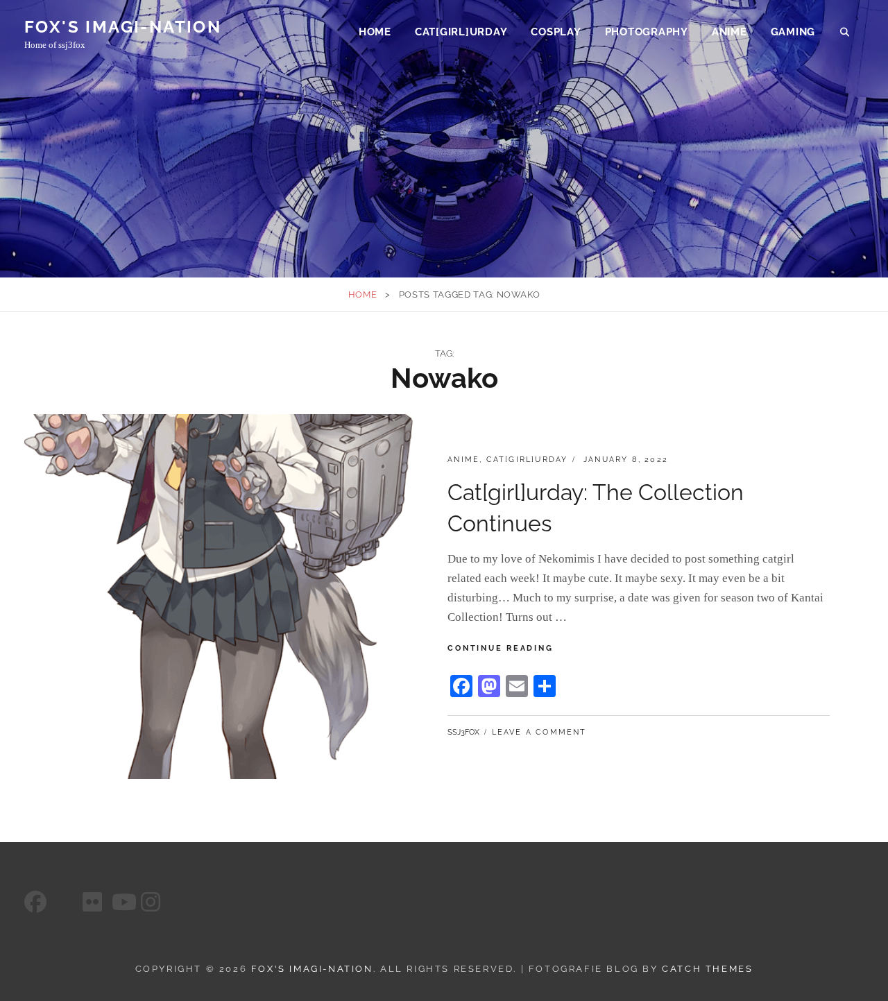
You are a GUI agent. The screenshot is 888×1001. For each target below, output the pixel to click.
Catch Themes (707, 969)
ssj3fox (463, 732)
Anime (729, 32)
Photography (646, 32)
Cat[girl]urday (461, 32)
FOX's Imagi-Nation (122, 27)
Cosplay (556, 32)
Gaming (793, 32)
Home (375, 32)
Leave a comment (539, 732)
